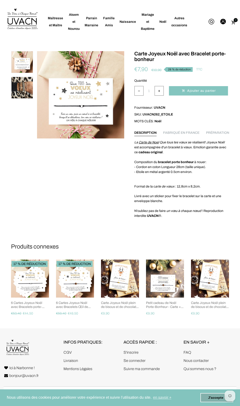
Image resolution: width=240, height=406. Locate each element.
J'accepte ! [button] (216, 397)
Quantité (140, 80)
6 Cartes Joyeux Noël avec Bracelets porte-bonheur (26, 307)
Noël (157, 121)
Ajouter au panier (202, 90)
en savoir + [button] (162, 397)
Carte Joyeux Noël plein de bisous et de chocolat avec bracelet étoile (118, 307)
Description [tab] (145, 132)
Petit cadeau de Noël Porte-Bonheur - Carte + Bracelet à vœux (163, 307)
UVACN (159, 107)
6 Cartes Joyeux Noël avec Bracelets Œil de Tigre (72, 307)
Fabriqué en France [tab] (181, 132)
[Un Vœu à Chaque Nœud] (22, 21)
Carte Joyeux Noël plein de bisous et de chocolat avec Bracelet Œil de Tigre (208, 308)
